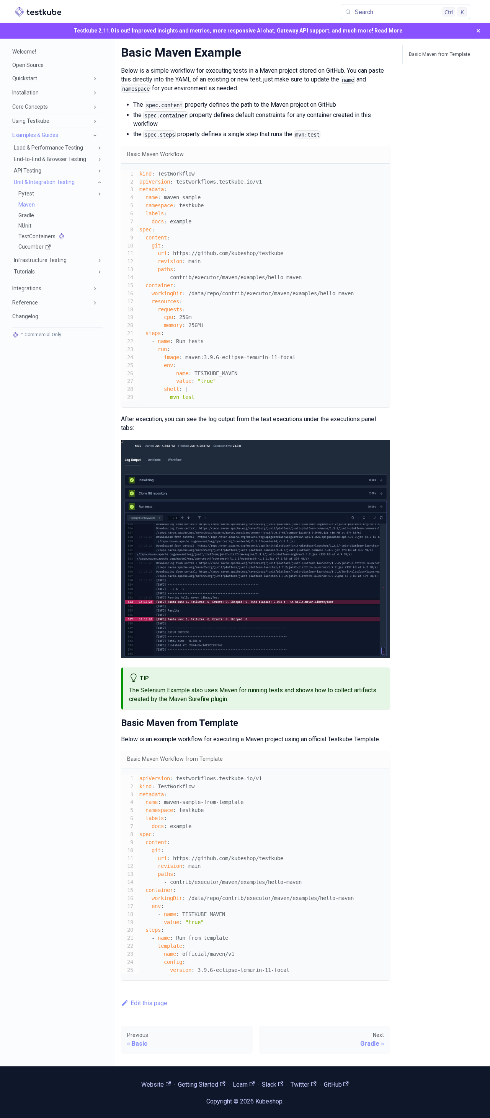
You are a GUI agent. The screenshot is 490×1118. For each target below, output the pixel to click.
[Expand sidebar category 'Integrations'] (95, 289)
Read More (388, 31)
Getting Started (198, 1084)
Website (152, 1084)
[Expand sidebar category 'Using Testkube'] (95, 121)
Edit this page (149, 1003)
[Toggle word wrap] (366, 173)
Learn (240, 1084)
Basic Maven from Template (439, 54)
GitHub (333, 1084)
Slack (269, 1084)
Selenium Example (165, 690)
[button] (55, 79)
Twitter (300, 1084)
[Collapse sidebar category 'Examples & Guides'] (95, 135)
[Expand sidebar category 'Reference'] (95, 303)
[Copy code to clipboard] (380, 173)
